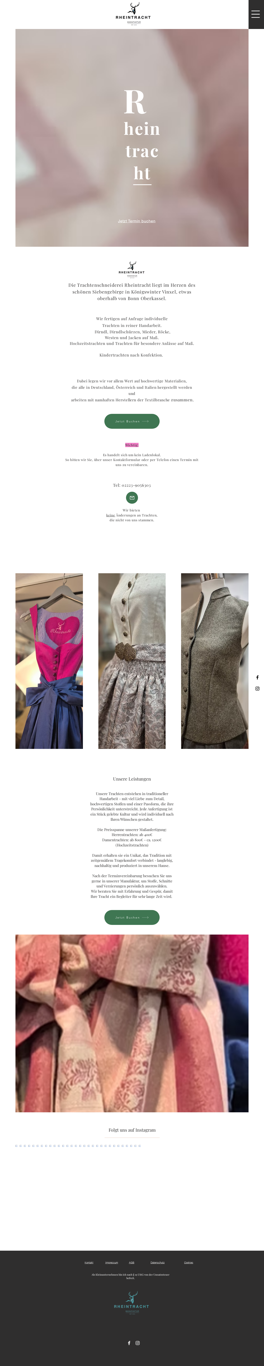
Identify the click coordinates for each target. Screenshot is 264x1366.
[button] (255, 14)
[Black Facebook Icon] (257, 677)
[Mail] (132, 498)
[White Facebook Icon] (129, 1343)
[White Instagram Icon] (137, 1343)
